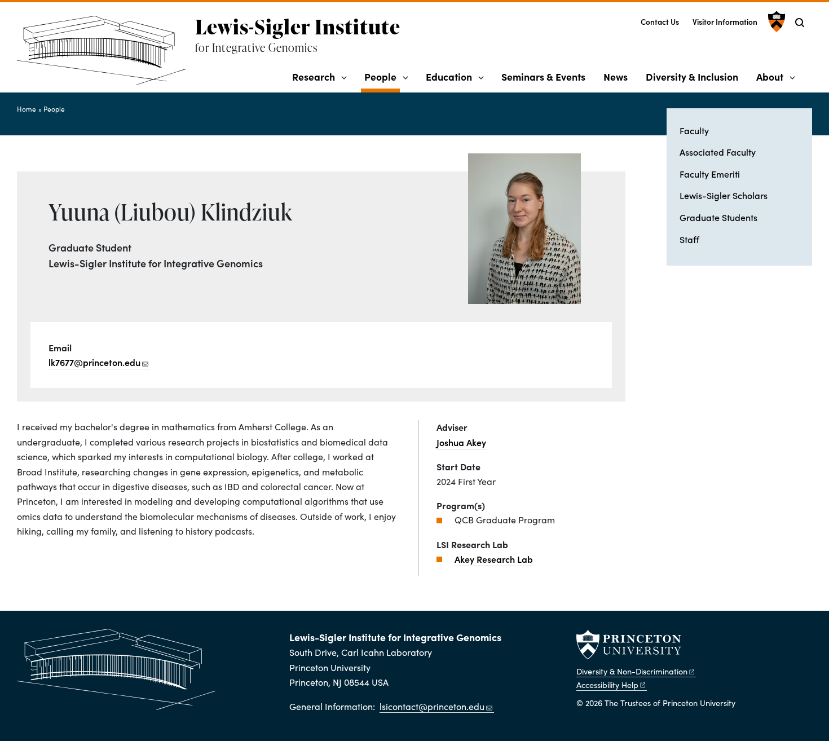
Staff (689, 239)
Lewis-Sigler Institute (297, 26)
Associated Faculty (718, 151)
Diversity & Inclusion (692, 76)
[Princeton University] (775, 21)
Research (313, 76)
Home (26, 108)
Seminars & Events (543, 76)
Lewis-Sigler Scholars (724, 195)
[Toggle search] (800, 22)
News (615, 76)
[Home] (106, 55)
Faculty (694, 130)
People (382, 76)
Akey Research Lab (494, 559)
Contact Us (660, 21)
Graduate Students (718, 217)
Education (449, 76)
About (769, 76)
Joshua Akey (461, 442)
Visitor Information (725, 21)
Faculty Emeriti (710, 173)
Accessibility (607, 684)
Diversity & (631, 671)
